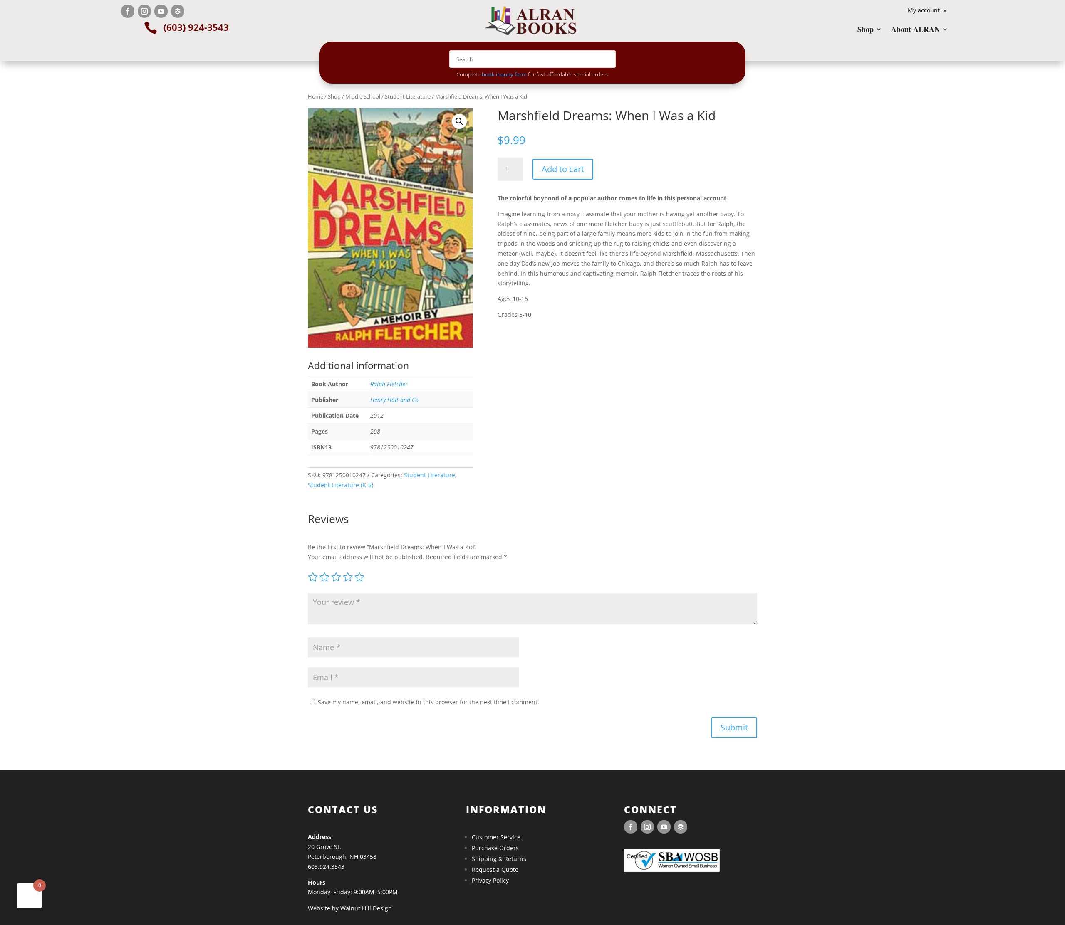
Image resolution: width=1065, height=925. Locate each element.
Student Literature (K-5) (340, 485)
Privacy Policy (490, 880)
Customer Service (496, 837)
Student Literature (408, 96)
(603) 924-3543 (196, 27)
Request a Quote (495, 869)
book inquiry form (504, 74)
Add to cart (563, 169)
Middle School (362, 96)
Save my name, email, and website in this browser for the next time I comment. (428, 702)
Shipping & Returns (499, 859)
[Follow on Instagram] (144, 11)
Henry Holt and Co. (395, 400)
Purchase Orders (495, 848)
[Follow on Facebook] (127, 11)
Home (315, 96)
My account (924, 10)
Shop (865, 30)
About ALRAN (915, 30)
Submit (734, 727)
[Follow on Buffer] (177, 11)
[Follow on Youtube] (161, 11)
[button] (459, 121)
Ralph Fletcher (389, 384)
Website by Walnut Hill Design (350, 908)
